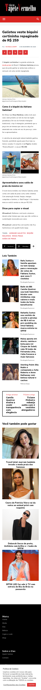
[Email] (20, 52)
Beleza (5, 630)
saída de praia (9, 239)
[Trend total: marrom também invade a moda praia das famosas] (20, 443)
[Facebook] (4, 52)
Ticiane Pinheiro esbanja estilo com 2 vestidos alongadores (28, 403)
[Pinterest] (25, 52)
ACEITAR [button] (31, 685)
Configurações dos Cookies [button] (14, 685)
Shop (4, 638)
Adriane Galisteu (17, 233)
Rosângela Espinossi (27, 282)
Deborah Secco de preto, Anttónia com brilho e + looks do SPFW (20, 546)
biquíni (30, 233)
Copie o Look (7, 634)
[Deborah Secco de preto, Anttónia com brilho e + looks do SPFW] (20, 524)
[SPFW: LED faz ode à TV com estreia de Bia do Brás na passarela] (20, 565)
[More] (33, 246)
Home (4, 619)
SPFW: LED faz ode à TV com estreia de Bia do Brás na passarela (20, 587)
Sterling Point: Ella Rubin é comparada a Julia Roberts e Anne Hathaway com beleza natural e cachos (29, 372)
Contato (5, 657)
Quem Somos (7, 654)
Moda (4, 623)
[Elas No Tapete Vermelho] (20, 8)
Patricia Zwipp (11, 46)
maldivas (6, 236)
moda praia (17, 236)
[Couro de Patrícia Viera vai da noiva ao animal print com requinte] (20, 483)
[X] (15, 52)
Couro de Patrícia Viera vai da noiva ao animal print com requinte (20, 505)
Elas (3, 627)
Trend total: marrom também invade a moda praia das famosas (20, 464)
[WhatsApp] (10, 52)
